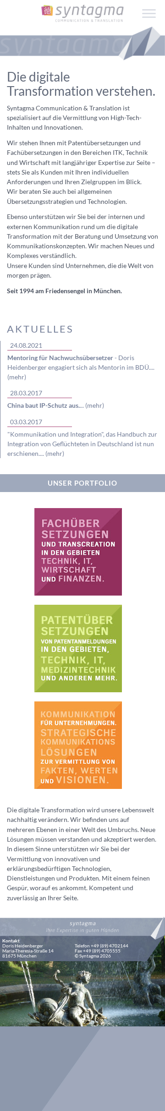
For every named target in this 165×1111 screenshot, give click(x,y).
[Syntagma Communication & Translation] (82, 9)
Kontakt (11, 940)
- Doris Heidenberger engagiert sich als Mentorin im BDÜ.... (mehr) (80, 367)
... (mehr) (55, 405)
